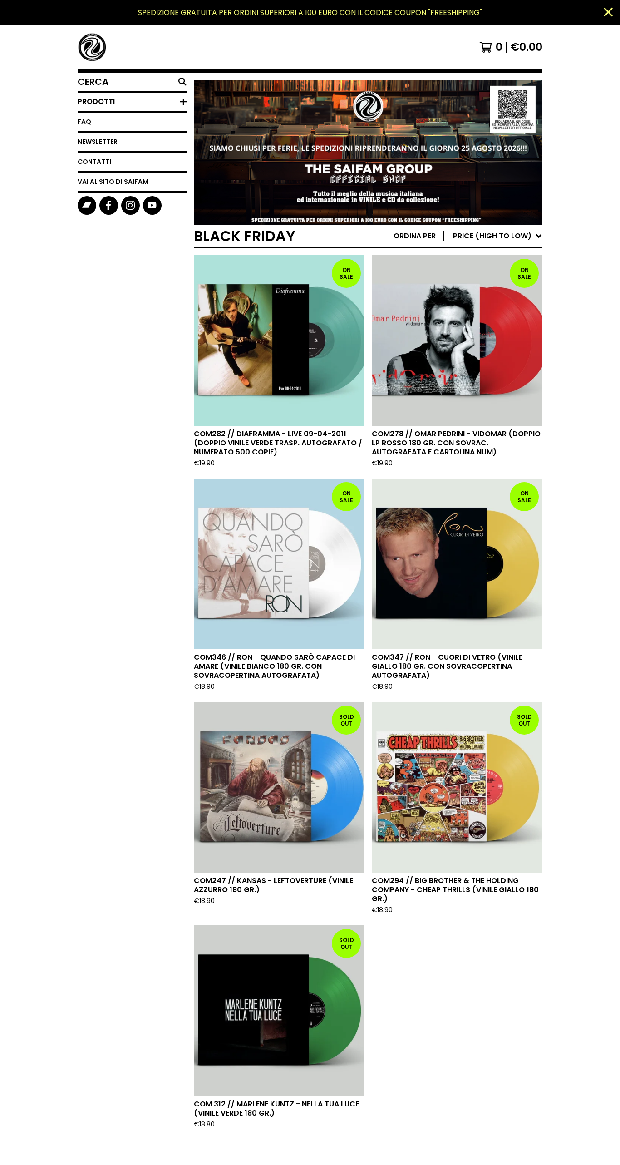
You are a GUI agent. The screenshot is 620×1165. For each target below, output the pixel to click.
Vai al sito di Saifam (113, 181)
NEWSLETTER (98, 141)
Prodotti (96, 101)
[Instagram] (130, 205)
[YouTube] (152, 205)
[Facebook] (108, 205)
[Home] (92, 47)
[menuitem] (468, 236)
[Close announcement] (608, 12)
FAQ (84, 121)
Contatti (94, 161)
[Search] (182, 82)
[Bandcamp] (87, 205)
